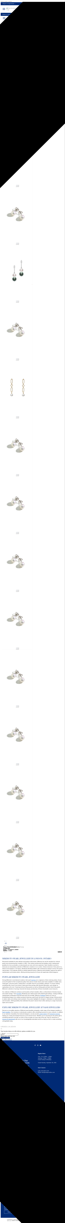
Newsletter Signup (10, 1091)
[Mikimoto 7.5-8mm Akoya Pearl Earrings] (17, 909)
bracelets (19, 993)
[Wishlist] (47, 9)
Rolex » (40, 1085)
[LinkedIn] (55, 1109)
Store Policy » (41, 1092)
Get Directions (23, 1072)
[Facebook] (35, 1045)
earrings (33, 980)
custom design (43, 1014)
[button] (4, 9)
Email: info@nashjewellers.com (46, 1072)
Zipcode (4, 1033)
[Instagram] (38, 1045)
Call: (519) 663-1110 (43, 1070)
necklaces (43, 995)
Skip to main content (6, 1)
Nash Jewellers (6, 1012)
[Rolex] (56, 9)
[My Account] (62, 18)
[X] (42, 1109)
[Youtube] (41, 1045)
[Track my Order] (60, 18)
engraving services (55, 1014)
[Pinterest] (50, 1109)
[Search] (62, 30)
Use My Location (6, 1039)
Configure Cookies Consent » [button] (51, 1220)
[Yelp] (53, 1109)
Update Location (5, 1037)
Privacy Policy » (42, 1089)
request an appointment (8, 1019)
